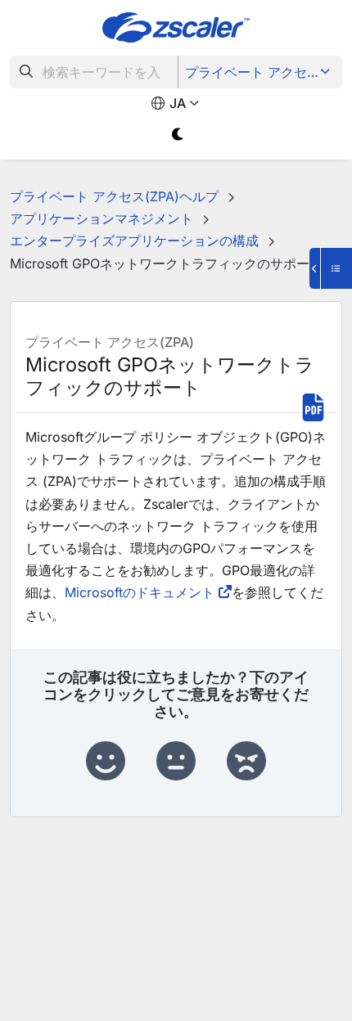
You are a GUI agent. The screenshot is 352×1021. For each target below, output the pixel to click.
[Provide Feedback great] (105, 761)
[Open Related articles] (330, 268)
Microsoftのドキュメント (139, 592)
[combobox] (94, 72)
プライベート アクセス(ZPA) (261, 72)
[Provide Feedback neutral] (176, 761)
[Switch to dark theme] (178, 134)
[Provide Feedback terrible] (246, 761)
